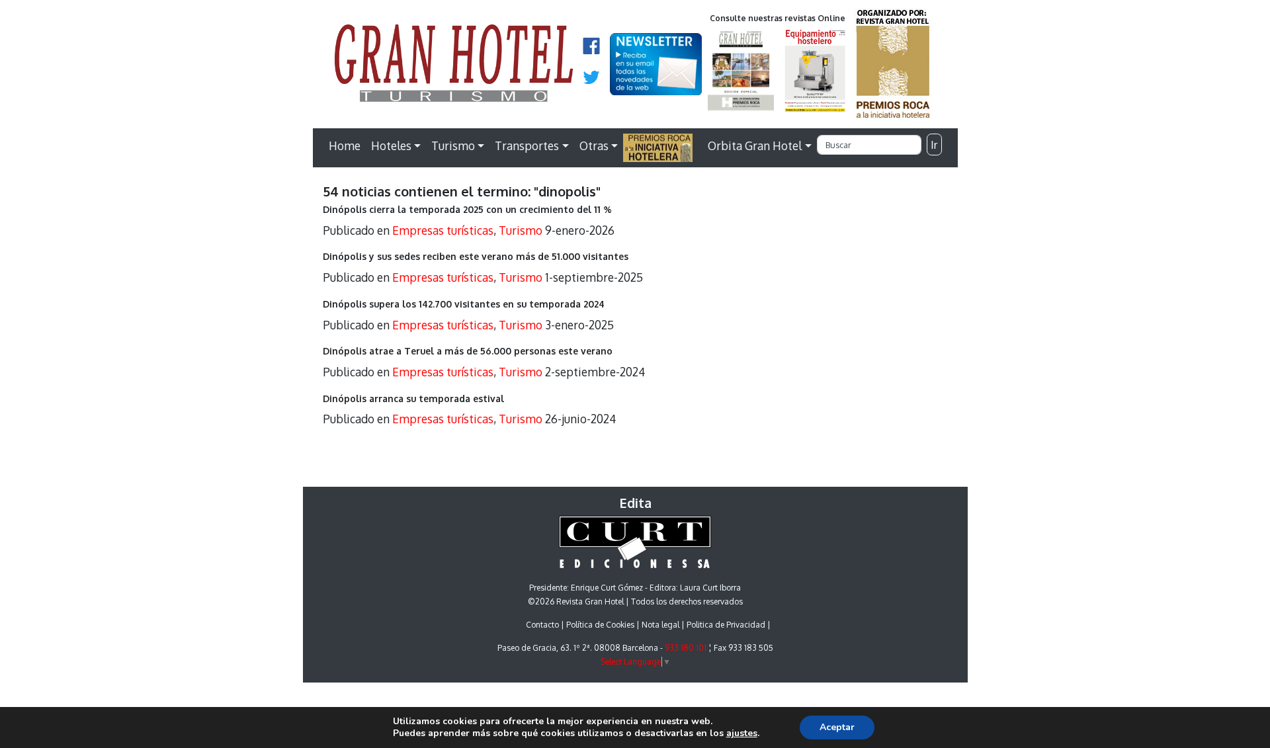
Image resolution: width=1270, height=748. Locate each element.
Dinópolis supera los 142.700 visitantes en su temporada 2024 (464, 304)
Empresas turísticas (442, 230)
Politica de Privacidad (726, 625)
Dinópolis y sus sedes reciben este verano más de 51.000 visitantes (475, 256)
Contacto (542, 625)
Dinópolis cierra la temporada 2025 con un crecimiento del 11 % (467, 209)
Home (344, 145)
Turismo (453, 145)
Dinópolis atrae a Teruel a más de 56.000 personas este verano (468, 350)
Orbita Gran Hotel (755, 145)
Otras (594, 145)
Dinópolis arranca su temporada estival (413, 398)
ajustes (741, 733)
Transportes (527, 145)
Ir (934, 144)
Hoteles (391, 145)
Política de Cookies (600, 625)
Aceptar (837, 727)
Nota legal (660, 625)
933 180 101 (685, 648)
